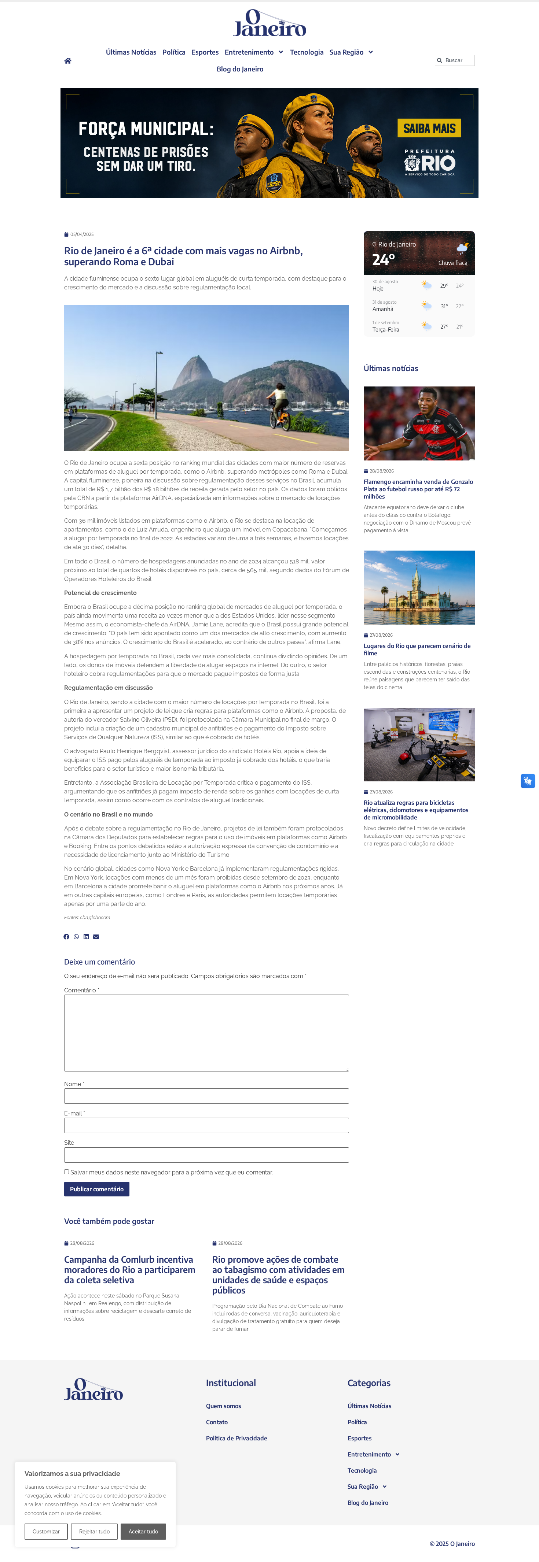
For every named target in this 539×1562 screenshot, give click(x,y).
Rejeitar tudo (94, 1532)
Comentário (81, 990)
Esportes (205, 52)
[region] (95, 1504)
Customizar (46, 1532)
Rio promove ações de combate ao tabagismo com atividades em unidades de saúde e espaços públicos (278, 1274)
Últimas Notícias (131, 52)
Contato (217, 1422)
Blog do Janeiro (240, 68)
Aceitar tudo (143, 1532)
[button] (66, 937)
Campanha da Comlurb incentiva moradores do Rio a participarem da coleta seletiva (129, 1269)
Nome (74, 1084)
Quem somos (223, 1406)
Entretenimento (249, 52)
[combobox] (455, 60)
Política (174, 52)
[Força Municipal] (269, 143)
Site (69, 1143)
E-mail (74, 1114)
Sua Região (347, 52)
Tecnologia (307, 52)
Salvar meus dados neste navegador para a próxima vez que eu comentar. (171, 1173)
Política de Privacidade (236, 1438)
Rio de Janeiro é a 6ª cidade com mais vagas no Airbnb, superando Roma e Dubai (183, 255)
